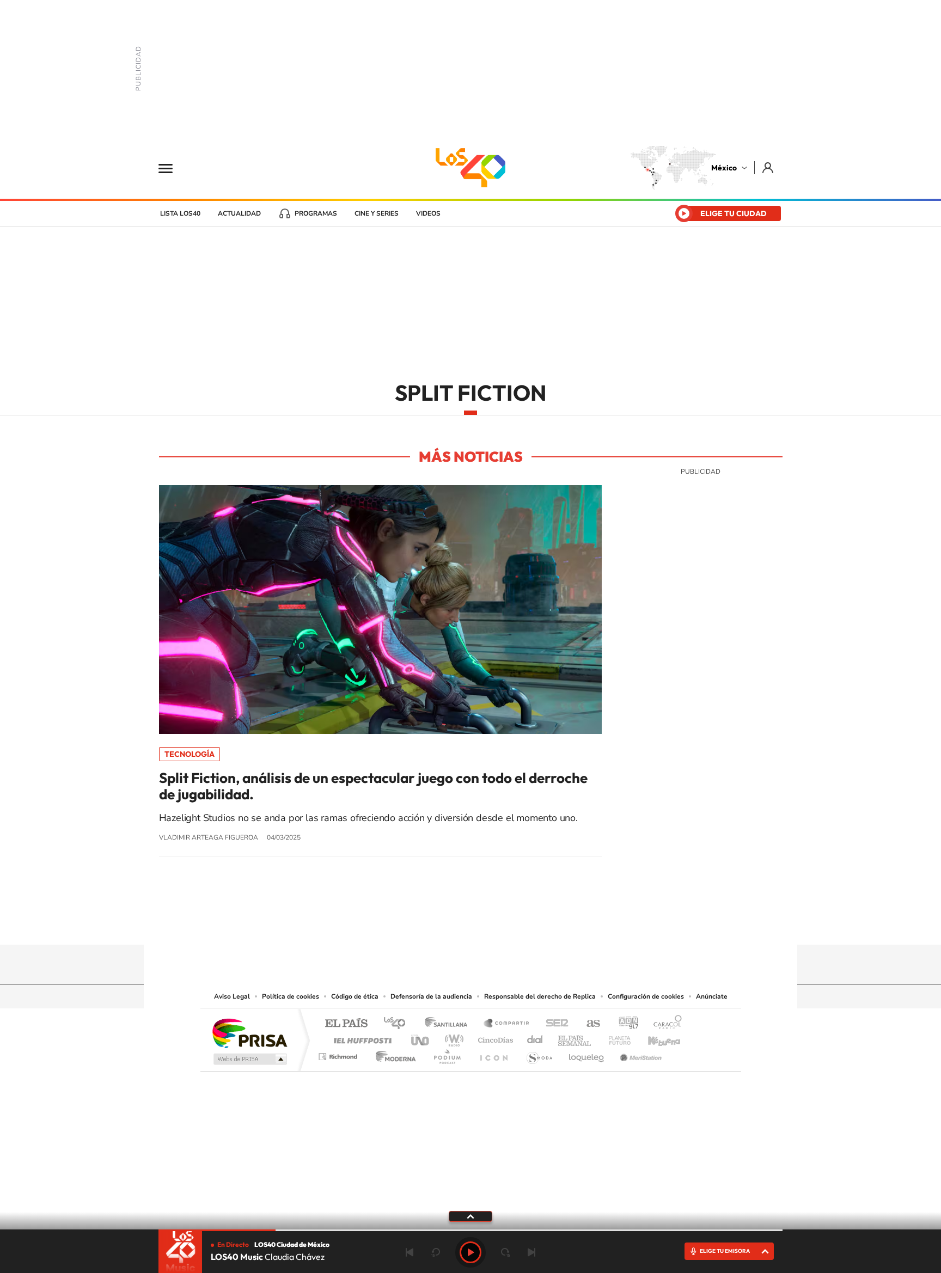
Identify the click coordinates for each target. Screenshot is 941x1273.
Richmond (339, 1054)
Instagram (459, 923)
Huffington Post (360, 1037)
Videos (428, 213)
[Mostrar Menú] (172, 167)
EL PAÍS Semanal (575, 1037)
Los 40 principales (398, 1024)
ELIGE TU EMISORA (725, 1250)
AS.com (588, 1024)
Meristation (639, 1054)
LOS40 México (470, 168)
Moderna (392, 1054)
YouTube (438, 923)
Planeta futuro (615, 1037)
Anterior (409, 1252)
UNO (421, 1037)
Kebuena (654, 1037)
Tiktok (416, 923)
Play (470, 1252)
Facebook (481, 923)
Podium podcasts (446, 1054)
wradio (452, 1037)
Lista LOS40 (180, 213)
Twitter (503, 923)
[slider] (470, 1230)
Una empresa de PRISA (249, 1032)
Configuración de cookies (646, 996)
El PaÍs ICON (493, 1054)
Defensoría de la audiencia (431, 996)
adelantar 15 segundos (505, 1252)
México (724, 168)
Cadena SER (553, 1024)
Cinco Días (493, 1037)
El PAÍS (346, 1024)
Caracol (664, 1024)
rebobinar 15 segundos (435, 1252)
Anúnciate (712, 996)
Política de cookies (290, 996)
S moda (538, 1054)
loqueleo (587, 1054)
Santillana (449, 1024)
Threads (525, 923)
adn (624, 1024)
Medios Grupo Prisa (249, 1059)
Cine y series (377, 213)
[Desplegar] (470, 1216)
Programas (316, 213)
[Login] (768, 167)
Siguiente (531, 1252)
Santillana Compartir (507, 1024)
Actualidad (239, 213)
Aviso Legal (232, 996)
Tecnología (189, 754)
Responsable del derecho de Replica (540, 996)
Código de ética (354, 996)
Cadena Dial (535, 1037)
